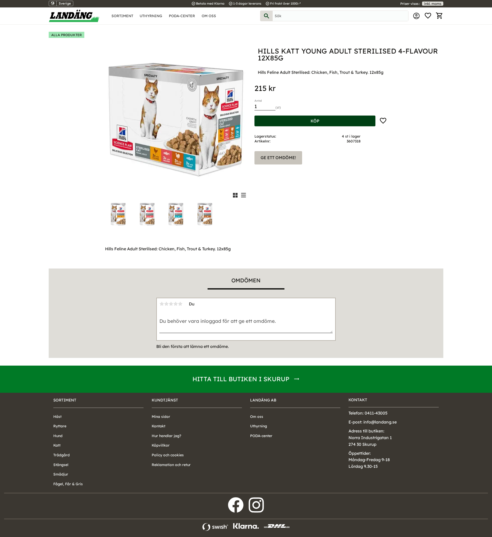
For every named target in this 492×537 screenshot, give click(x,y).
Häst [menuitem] (57, 416)
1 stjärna (161, 304)
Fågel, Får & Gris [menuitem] (68, 484)
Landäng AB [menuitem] (263, 400)
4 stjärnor (175, 304)
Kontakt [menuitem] (158, 426)
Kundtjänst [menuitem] (165, 400)
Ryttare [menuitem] (59, 426)
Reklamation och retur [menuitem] (171, 464)
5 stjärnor (180, 304)
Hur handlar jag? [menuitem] (166, 435)
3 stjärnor (171, 304)
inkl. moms (432, 4)
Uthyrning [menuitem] (151, 16)
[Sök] (266, 16)
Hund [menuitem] (58, 435)
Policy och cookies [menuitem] (168, 455)
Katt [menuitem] (56, 445)
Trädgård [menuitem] (61, 455)
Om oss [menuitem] (209, 16)
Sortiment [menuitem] (122, 16)
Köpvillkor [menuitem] (161, 445)
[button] (428, 16)
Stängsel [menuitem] (60, 464)
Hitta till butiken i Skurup (240, 379)
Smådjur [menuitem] (60, 474)
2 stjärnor (166, 304)
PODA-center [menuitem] (182, 16)
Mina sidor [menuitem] (416, 16)
